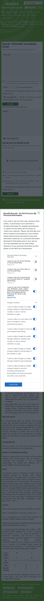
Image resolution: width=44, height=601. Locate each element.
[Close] (39, 213)
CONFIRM (13, 384)
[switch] (35, 262)
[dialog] (22, 300)
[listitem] (22, 256)
